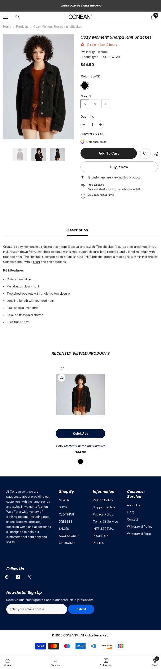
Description (77, 230)
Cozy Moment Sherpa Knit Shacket (80, 446)
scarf (36, 262)
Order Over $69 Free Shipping (81, 5)
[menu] (5, 16)
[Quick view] (61, 378)
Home (7, 26)
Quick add (80, 433)
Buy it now (119, 167)
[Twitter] (29, 577)
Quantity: (87, 116)
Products (22, 26)
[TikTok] (18, 577)
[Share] (154, 154)
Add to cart (109, 153)
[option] (38, 86)
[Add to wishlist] (61, 368)
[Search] (17, 17)
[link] (145, 153)
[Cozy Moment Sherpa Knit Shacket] (80, 394)
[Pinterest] (7, 577)
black (80, 462)
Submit (81, 609)
